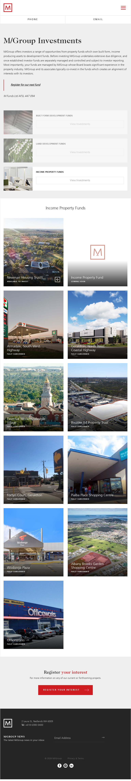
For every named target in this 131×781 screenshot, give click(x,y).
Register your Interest (61, 690)
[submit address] (102, 738)
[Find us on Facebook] (59, 766)
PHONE (33, 19)
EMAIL (98, 19)
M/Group (57, 758)
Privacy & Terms (76, 758)
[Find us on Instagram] (65, 766)
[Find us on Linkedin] (71, 766)
